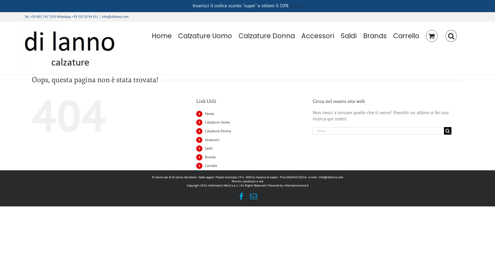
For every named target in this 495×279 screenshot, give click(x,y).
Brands (210, 157)
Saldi (209, 148)
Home (209, 113)
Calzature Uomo (217, 122)
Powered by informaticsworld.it (288, 185)
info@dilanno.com (115, 16)
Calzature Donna (218, 131)
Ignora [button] (296, 6)
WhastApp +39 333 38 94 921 (77, 16)
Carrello (211, 165)
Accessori (212, 139)
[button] (451, 35)
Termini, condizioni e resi (247, 181)
